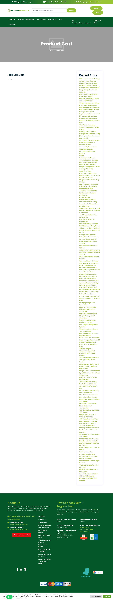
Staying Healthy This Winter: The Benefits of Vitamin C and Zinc (89, 430)
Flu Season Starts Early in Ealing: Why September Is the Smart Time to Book (89, 270)
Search (71, 10)
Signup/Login (96, 8)
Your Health (52, 19)
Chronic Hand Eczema (87, 200)
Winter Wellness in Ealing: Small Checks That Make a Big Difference (88, 204)
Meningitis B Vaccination (88, 274)
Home (51, 50)
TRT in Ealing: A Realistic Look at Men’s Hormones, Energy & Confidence (89, 210)
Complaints (42, 522)
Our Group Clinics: (44, 540)
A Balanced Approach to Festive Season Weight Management (88, 193)
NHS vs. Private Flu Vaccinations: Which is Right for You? (89, 460)
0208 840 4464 (14, 519)
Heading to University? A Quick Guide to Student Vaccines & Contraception (88, 278)
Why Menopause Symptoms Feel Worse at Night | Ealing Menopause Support (89, 109)
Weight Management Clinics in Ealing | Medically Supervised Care (89, 169)
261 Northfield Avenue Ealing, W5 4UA (22, 516)
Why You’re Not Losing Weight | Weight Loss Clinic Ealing (89, 127)
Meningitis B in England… (87, 132)
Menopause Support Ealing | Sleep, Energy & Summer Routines (89, 90)
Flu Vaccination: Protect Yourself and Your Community (87, 406)
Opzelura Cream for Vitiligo (89, 283)
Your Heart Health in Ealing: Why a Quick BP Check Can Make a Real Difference (88, 263)
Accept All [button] (107, 596)
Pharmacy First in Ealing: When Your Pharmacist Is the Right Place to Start (89, 175)
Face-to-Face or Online (87, 307)
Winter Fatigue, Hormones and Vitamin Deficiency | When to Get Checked (88, 162)
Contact (98, 12)
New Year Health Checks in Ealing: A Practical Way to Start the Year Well (88, 186)
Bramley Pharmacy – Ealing (42, 544)
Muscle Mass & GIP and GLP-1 (89, 338)
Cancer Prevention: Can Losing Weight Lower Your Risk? (88, 344)
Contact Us (42, 519)
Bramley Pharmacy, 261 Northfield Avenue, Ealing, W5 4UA (86, 529)
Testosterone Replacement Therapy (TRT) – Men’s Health (89, 360)
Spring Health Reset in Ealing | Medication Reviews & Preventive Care (89, 142)
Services (20, 19)
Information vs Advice (87, 158)
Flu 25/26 (12, 19)
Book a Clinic (41, 19)
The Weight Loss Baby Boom (89, 226)
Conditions (12, 24)
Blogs (60, 19)
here (94, 510)
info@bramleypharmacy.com (19, 524)
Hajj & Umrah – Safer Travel (89, 364)
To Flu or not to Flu (85, 452)
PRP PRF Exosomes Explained (89, 296)
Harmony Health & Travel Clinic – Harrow (44, 561)
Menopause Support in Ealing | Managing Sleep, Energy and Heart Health (89, 136)
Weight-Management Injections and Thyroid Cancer (87, 353)
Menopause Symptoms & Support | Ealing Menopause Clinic (89, 120)
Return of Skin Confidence (88, 224)
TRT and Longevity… (86, 349)
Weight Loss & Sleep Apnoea (89, 371)
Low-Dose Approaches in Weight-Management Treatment (88, 316)
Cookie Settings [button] (96, 596)
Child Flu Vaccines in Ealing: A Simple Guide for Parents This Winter (89, 230)
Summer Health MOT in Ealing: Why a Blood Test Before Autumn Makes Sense (89, 287)
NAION (81, 156)
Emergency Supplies (22, 535)
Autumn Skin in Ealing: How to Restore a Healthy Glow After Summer (89, 252)
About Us (41, 516)
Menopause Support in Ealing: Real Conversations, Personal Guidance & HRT (89, 237)
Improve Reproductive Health (89, 340)
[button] (9, 597)
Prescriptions (30, 19)
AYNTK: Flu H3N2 (85, 197)
